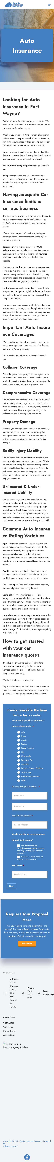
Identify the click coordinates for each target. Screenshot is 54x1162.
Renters (24, 744)
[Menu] (49, 4)
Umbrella (25, 764)
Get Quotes (8, 1022)
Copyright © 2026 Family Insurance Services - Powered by (27, 1142)
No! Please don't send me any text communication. (30, 858)
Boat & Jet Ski (26, 760)
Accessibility (8, 1035)
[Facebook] (27, 1157)
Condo (24, 740)
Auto (23, 732)
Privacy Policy (9, 1030)
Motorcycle (26, 756)
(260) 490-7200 (30, 995)
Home (23, 736)
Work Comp (26, 772)
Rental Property (27, 748)
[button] (27, 943)
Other (23, 780)
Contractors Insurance (30, 776)
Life (22, 752)
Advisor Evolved (10, 1146)
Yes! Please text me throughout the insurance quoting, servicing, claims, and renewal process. (31, 849)
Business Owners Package (32, 768)
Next (11, 886)
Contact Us (8, 1026)
